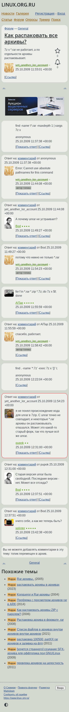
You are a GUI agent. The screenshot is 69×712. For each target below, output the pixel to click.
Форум (19, 20)
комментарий (27, 158)
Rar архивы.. (25, 578)
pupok (20, 443)
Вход (61, 13)
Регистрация (44, 13)
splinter (20, 528)
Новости (7, 13)
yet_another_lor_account (31, 65)
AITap (19, 302)
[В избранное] (57, 51)
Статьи (6, 20)
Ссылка (10, 77)
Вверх (60, 688)
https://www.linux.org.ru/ (16, 698)
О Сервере (10, 687)
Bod (18, 226)
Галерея (22, 13)
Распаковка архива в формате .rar (40, 619)
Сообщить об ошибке (15, 694)
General (23, 28)
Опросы (31, 20)
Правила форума (27, 687)
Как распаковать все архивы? (31, 38)
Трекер (44, 20)
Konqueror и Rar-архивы (33, 594)
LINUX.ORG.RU (18, 4)
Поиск (56, 20)
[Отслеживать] (57, 62)
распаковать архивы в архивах (38, 584)
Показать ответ (26, 146)
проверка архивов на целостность (40, 663)
